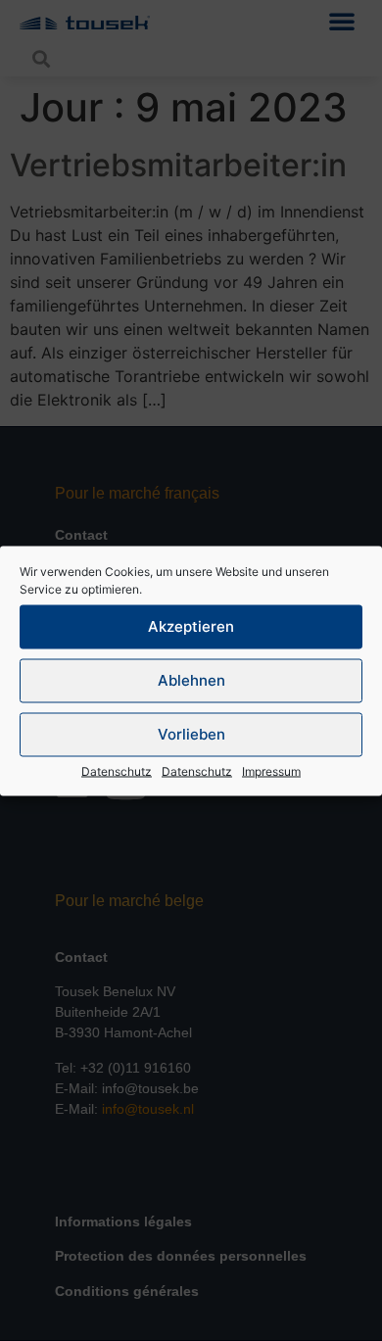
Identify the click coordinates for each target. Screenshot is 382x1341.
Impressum (271, 770)
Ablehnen (191, 680)
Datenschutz (116, 770)
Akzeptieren (191, 626)
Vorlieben (191, 734)
